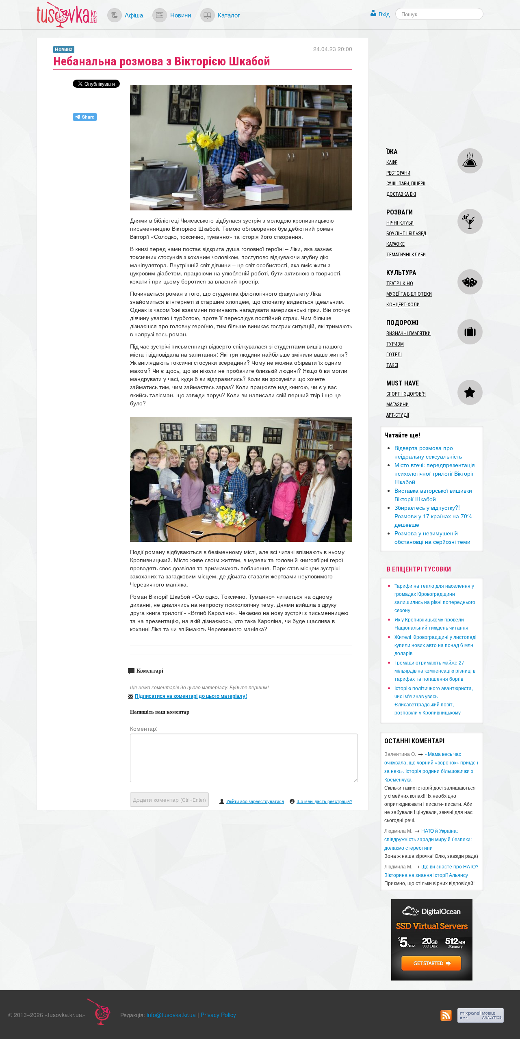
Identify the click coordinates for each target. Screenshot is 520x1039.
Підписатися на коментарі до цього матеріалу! (191, 695)
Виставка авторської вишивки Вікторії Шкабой (433, 494)
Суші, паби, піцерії (405, 183)
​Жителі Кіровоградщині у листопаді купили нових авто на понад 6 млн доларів (435, 644)
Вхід (384, 14)
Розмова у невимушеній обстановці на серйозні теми (432, 537)
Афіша (134, 14)
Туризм (395, 344)
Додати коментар (169, 799)
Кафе (391, 162)
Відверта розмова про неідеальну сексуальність (428, 452)
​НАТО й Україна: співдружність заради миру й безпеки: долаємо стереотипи (428, 839)
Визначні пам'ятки (408, 333)
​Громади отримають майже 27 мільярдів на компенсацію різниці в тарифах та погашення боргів (434, 670)
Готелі (394, 354)
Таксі (392, 365)
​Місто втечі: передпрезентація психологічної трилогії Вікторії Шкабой (434, 473)
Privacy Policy (218, 1015)
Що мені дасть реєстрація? (324, 801)
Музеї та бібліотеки (409, 294)
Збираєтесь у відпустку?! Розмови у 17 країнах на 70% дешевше (433, 515)
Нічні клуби (400, 223)
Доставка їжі (401, 194)
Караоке (395, 244)
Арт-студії (397, 415)
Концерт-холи (403, 304)
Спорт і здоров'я (406, 394)
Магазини (397, 404)
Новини (180, 14)
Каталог (229, 14)
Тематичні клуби (406, 255)
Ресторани (398, 173)
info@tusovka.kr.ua (171, 1015)
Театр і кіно (399, 283)
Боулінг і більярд (406, 233)
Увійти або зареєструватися (255, 801)
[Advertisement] (441, 88)
